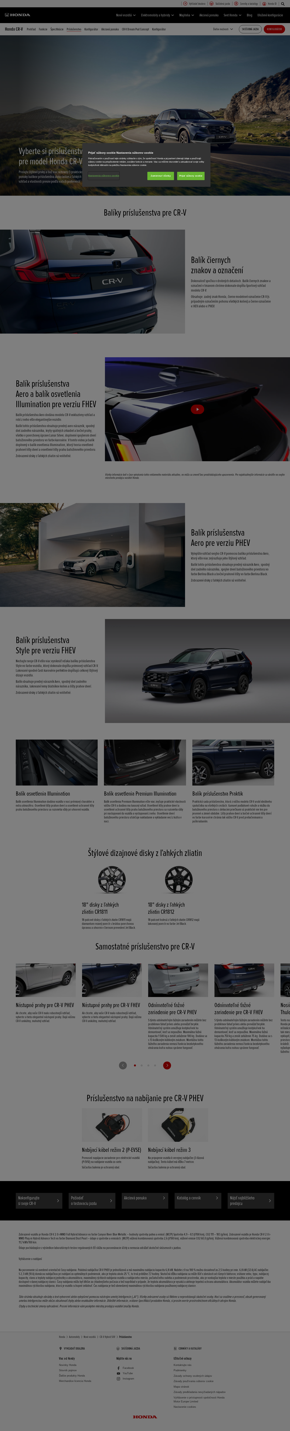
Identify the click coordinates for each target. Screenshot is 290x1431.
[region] (146, 165)
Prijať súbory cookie (190, 176)
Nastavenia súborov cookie (103, 175)
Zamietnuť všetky (161, 176)
